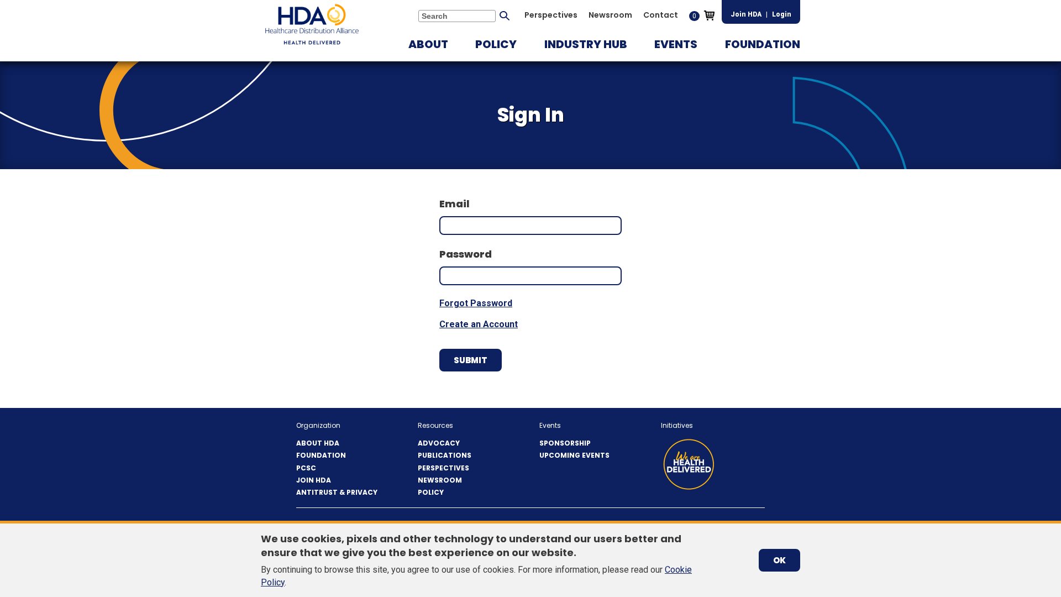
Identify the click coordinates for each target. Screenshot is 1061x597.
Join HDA (746, 14)
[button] (428, 44)
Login (781, 14)
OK (779, 560)
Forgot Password (475, 303)
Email (454, 204)
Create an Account (478, 324)
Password (465, 254)
